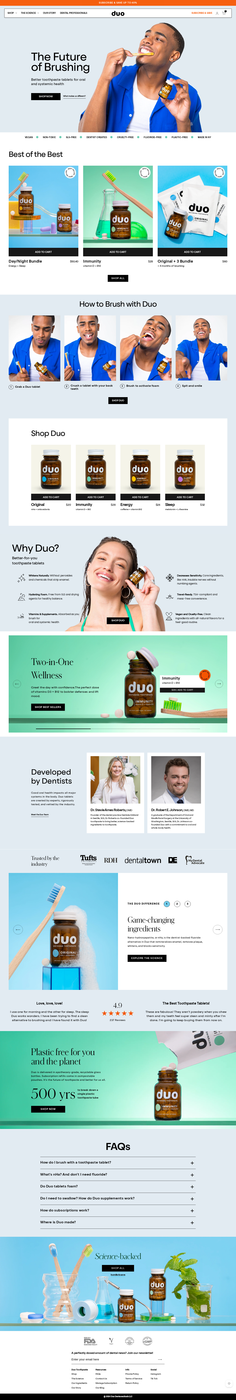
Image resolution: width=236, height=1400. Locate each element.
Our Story (76, 1388)
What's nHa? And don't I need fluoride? (73, 1175)
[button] (223, 13)
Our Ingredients (79, 1383)
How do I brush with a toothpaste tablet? (75, 1163)
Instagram (156, 1374)
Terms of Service (133, 1379)
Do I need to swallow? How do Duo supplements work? (87, 1198)
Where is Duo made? (58, 1222)
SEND (160, 1359)
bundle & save (118, 1275)
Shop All (118, 278)
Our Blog (100, 1388)
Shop (74, 1374)
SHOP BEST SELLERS (48, 707)
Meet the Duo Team (40, 815)
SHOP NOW (46, 96)
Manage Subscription (106, 1383)
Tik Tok (154, 1379)
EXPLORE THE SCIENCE (147, 958)
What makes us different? (74, 96)
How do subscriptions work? (64, 1210)
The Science (77, 1379)
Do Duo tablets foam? (59, 1186)
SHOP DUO (118, 401)
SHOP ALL (118, 1268)
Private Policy (132, 1374)
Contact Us (101, 1379)
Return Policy (131, 1383)
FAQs (98, 1374)
